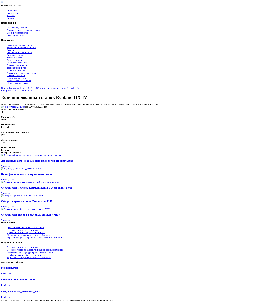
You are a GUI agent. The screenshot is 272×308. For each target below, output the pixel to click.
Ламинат (11, 50)
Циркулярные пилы (16, 78)
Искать (4, 5)
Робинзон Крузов (10, 268)
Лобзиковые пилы (15, 55)
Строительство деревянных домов (23, 30)
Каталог (11, 15)
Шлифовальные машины (19, 80)
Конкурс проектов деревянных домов (20, 291)
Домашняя (12, 10)
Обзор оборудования (17, 27)
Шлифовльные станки (17, 83)
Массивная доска (15, 57)
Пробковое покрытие (17, 63)
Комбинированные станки (19, 45)
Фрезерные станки (16, 75)
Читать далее (7, 166)
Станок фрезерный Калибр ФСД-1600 (19, 88)
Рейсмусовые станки (17, 65)
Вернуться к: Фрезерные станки (16, 90)
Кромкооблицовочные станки (21, 47)
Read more (6, 273)
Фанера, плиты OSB (16, 70)
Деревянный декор (16, 35)
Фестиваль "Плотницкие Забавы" (18, 279)
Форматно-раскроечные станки (22, 73)
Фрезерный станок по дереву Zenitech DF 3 (58, 88)
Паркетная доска (15, 60)
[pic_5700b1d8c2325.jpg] (13, 107)
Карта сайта (12, 13)
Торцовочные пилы (16, 68)
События (11, 18)
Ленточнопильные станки (19, 52)
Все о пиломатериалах (17, 33)
